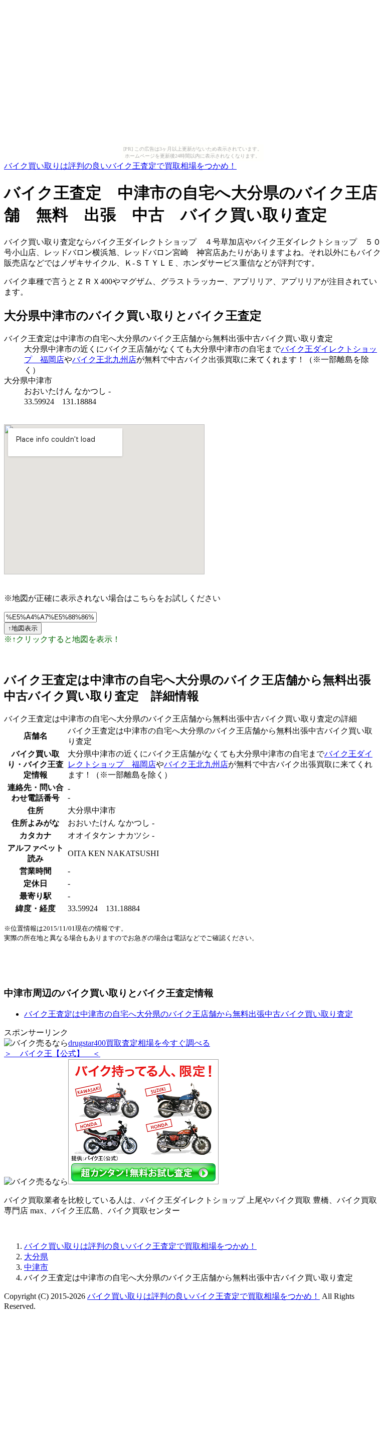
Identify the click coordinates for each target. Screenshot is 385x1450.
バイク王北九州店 (104, 359)
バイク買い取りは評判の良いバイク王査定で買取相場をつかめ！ (120, 166)
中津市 (36, 1267)
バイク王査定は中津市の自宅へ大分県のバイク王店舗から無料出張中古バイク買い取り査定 (188, 1014)
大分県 (36, 1256)
